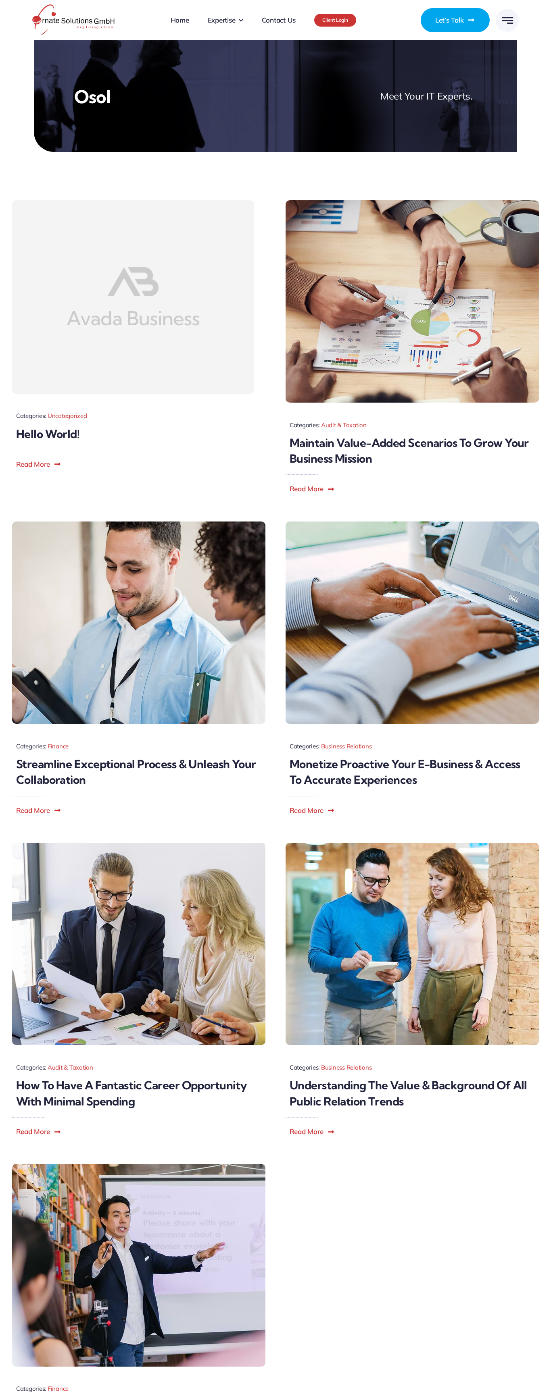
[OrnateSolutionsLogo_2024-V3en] (73, 8)
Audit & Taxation (344, 425)
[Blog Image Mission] (412, 203)
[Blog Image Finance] (138, 1167)
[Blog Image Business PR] (412, 846)
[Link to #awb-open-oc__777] (507, 20)
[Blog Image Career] (138, 846)
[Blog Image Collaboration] (138, 525)
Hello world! (47, 434)
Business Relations (346, 746)
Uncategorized (67, 416)
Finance (58, 746)
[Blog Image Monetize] (412, 525)
